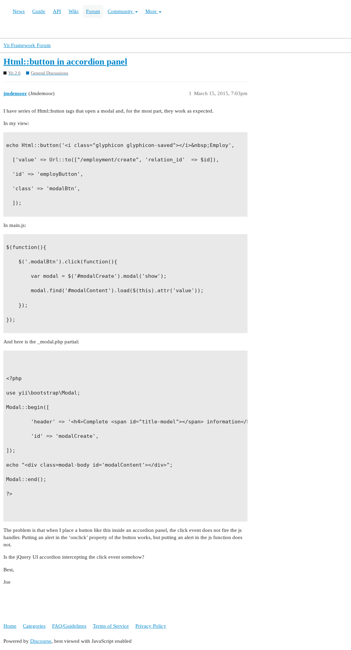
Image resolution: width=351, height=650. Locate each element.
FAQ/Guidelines (69, 626)
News (19, 11)
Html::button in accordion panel (65, 62)
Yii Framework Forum (27, 45)
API (57, 11)
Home (9, 626)
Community (121, 11)
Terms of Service (111, 626)
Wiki (73, 11)
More (151, 11)
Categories (34, 626)
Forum (93, 11)
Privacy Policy (150, 626)
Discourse (40, 641)
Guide (38, 11)
